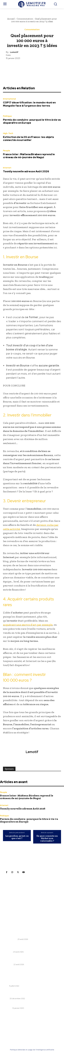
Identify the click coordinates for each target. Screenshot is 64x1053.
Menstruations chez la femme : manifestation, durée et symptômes (31, 993)
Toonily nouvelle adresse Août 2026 (26, 171)
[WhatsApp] (39, 67)
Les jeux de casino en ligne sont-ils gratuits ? (27, 982)
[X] (25, 67)
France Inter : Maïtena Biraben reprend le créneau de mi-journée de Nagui (29, 156)
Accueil (11, 18)
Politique (7, 116)
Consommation (25, 18)
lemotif (14, 52)
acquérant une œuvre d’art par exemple (28, 624)
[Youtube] (23, 872)
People (6, 151)
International (9, 99)
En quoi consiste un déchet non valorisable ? (47, 838)
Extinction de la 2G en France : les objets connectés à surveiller (28, 138)
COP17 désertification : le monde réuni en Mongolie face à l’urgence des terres (29, 104)
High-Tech (8, 133)
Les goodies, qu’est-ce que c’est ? (17, 837)
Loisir (5, 986)
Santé (6, 998)
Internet (7, 168)
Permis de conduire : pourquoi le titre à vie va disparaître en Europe (32, 121)
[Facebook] (18, 67)
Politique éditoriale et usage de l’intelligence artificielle (32, 1050)
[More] (46, 67)
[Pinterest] (32, 67)
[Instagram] (12, 872)
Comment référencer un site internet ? (24, 1004)
